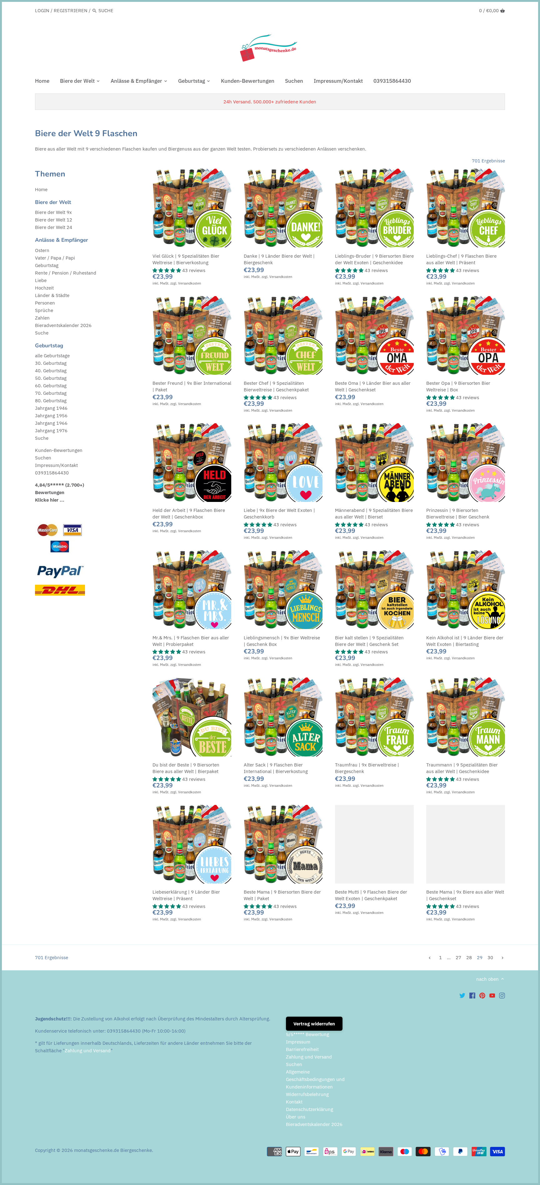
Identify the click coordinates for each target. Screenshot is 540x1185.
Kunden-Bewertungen (58, 450)
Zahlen (42, 318)
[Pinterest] (482, 995)
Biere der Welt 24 (53, 227)
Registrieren (71, 10)
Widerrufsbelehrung (307, 1094)
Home (41, 189)
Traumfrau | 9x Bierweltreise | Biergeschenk (367, 768)
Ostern (42, 250)
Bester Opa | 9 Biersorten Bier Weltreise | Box (458, 386)
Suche (41, 333)
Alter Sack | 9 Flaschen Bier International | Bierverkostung (276, 768)
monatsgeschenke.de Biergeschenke (113, 1150)
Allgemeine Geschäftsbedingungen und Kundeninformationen (315, 1079)
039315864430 (52, 473)
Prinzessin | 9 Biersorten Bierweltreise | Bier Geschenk (457, 513)
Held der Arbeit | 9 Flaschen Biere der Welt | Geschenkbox (188, 513)
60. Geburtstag (51, 386)
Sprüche (44, 310)
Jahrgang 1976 (51, 431)
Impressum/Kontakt (56, 465)
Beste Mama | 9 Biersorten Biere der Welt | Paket (282, 895)
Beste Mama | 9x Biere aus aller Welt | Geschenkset (465, 895)
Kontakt (294, 1102)
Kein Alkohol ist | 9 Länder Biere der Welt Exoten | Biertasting (464, 641)
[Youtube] (492, 995)
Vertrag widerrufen (314, 1024)
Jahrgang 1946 (51, 408)
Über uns (295, 1117)
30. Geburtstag (51, 363)
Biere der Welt (53, 202)
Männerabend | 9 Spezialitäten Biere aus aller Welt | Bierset (374, 513)
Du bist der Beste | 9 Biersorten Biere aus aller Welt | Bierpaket (185, 768)
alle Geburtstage (52, 356)
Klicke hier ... (49, 500)
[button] (167, 270)
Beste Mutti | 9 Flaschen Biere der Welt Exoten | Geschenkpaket (371, 895)
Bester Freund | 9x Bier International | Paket (191, 386)
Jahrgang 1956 (51, 416)
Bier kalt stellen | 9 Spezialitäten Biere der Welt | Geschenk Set (369, 641)
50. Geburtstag (51, 378)
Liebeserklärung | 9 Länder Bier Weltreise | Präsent (186, 895)
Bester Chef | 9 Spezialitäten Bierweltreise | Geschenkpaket (276, 386)
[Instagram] (502, 995)
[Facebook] (472, 995)
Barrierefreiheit (302, 1049)
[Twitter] (462, 995)
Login (42, 10)
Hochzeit (44, 288)
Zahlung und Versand (88, 1051)
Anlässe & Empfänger (61, 240)
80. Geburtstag (51, 401)
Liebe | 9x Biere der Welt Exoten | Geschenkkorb (279, 513)
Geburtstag (46, 265)
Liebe (41, 280)
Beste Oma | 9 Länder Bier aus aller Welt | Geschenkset (373, 386)
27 (458, 957)
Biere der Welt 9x (53, 212)
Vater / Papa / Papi (55, 258)
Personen (45, 303)
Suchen (43, 458)
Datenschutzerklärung (309, 1109)
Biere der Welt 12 (53, 220)
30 (490, 957)
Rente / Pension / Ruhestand (65, 273)
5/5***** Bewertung (307, 1034)
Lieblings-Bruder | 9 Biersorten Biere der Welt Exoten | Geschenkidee (374, 259)
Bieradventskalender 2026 (63, 325)
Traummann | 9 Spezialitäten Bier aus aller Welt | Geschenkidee (462, 768)
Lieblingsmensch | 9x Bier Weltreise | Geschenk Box (282, 641)
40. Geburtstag (51, 371)
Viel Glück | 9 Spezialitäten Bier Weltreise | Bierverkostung (185, 259)
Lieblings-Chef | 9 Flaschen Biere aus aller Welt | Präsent (461, 259)
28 (469, 957)
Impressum (298, 1042)
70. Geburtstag (51, 393)
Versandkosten (189, 283)
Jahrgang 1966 (51, 423)
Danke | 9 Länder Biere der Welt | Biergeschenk (279, 259)
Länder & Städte (52, 295)
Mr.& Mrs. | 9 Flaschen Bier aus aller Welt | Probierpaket (190, 641)
